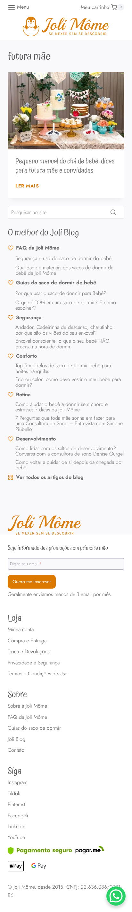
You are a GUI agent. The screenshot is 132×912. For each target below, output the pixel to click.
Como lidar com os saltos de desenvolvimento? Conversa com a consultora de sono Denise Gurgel (69, 451)
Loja (15, 618)
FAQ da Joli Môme (37, 247)
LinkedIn (16, 826)
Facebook (18, 815)
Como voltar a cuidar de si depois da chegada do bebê (68, 465)
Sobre (17, 694)
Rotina (23, 394)
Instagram (18, 782)
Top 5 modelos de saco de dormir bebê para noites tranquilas (63, 368)
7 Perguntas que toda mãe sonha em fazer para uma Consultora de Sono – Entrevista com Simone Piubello (69, 423)
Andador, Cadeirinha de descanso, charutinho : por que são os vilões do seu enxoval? (65, 330)
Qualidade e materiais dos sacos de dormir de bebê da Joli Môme (64, 270)
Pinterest (16, 804)
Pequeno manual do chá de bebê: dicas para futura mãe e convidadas (64, 166)
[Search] (113, 212)
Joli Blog (16, 739)
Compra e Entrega (27, 640)
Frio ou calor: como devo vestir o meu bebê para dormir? (68, 382)
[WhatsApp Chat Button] (116, 896)
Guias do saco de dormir (34, 728)
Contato (16, 750)
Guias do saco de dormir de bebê (56, 282)
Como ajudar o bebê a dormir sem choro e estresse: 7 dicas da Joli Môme (61, 407)
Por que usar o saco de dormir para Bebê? (60, 293)
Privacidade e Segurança (34, 662)
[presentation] (66, 111)
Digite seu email (26, 563)
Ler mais (27, 186)
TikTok (14, 793)
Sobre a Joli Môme (27, 706)
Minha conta (21, 629)
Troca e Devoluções (28, 651)
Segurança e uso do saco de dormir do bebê (63, 258)
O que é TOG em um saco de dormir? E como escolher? (65, 305)
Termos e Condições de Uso (38, 673)
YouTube (16, 837)
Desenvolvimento (36, 438)
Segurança (29, 317)
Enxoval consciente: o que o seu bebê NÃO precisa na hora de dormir (62, 343)
